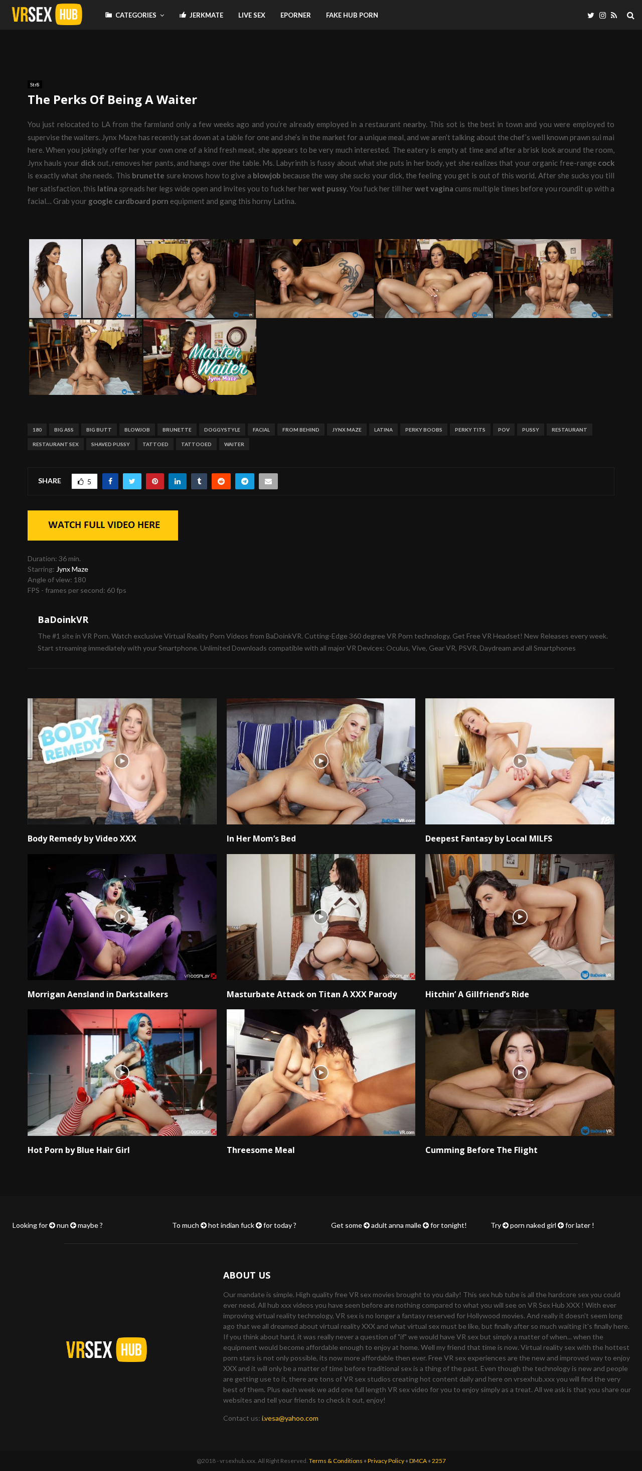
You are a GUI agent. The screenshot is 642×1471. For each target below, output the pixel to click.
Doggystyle (222, 430)
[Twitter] (593, 15)
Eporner (295, 15)
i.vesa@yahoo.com (290, 1418)
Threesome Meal (261, 1149)
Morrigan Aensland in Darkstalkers (98, 994)
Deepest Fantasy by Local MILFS (488, 838)
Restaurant (569, 430)
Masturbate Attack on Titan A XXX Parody (312, 994)
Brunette (177, 430)
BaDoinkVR (63, 619)
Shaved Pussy (110, 444)
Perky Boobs (423, 430)
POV (504, 430)
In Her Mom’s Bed (261, 838)
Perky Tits (470, 430)
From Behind (300, 430)
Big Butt (99, 430)
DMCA (418, 1460)
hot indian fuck (231, 1225)
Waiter (234, 444)
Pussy (530, 430)
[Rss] (616, 15)
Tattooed (196, 444)
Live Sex (251, 15)
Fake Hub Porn (352, 15)
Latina (383, 430)
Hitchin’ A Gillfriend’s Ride (477, 994)
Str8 (35, 84)
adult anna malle (396, 1225)
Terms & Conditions (336, 1460)
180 (37, 430)
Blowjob (137, 430)
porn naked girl (533, 1225)
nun (63, 1225)
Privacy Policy (386, 1460)
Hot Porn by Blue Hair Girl (79, 1149)
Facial (261, 430)
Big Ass (64, 430)
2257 (439, 1460)
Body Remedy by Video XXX (82, 838)
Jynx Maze (347, 430)
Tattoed (155, 444)
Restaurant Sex (56, 444)
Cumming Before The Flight (481, 1149)
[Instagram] (605, 15)
